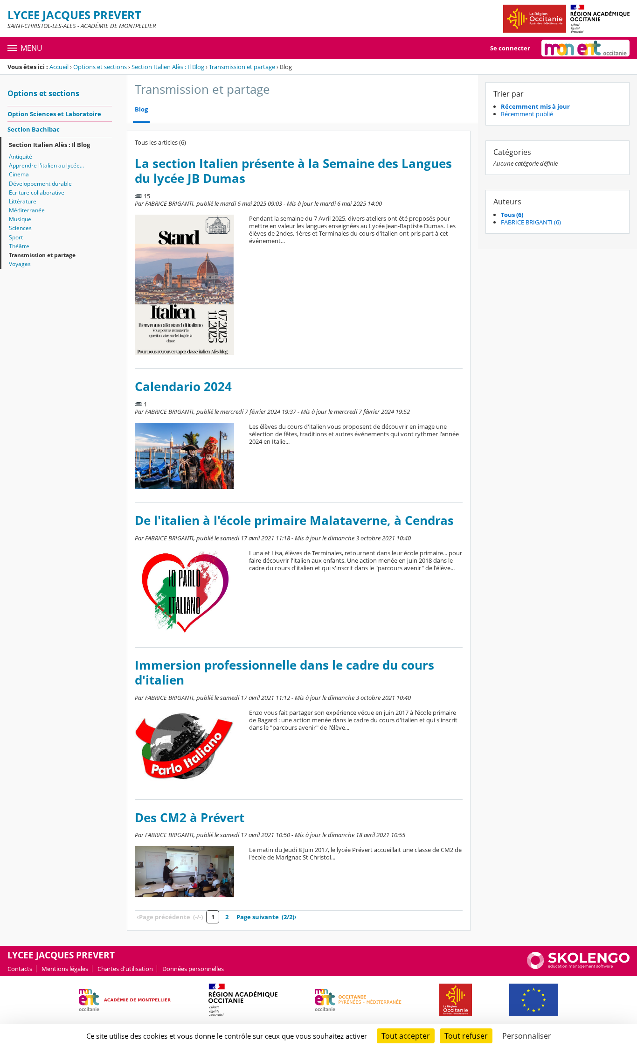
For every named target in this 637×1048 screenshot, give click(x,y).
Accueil (59, 67)
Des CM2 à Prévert (189, 818)
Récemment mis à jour (535, 106)
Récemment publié (527, 114)
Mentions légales (65, 968)
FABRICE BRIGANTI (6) (531, 222)
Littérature (22, 201)
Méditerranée (27, 210)
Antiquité (20, 157)
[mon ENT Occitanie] (585, 48)
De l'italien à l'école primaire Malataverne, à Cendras (294, 520)
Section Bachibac (33, 129)
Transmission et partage (242, 67)
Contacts (19, 968)
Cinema (19, 174)
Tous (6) (512, 214)
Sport (16, 237)
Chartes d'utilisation (125, 968)
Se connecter (510, 48)
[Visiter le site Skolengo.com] (578, 967)
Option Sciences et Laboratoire (54, 114)
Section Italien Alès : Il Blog (168, 67)
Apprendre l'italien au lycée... (46, 165)
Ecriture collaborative (36, 192)
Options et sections (100, 67)
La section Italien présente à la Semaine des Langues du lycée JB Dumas (293, 171)
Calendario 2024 (183, 386)
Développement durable (40, 184)
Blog (141, 109)
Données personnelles (193, 968)
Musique (20, 219)
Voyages (20, 264)
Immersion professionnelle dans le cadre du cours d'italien (284, 672)
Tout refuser (466, 1036)
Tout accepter (405, 1036)
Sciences (20, 228)
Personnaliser (526, 1036)
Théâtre (19, 246)
